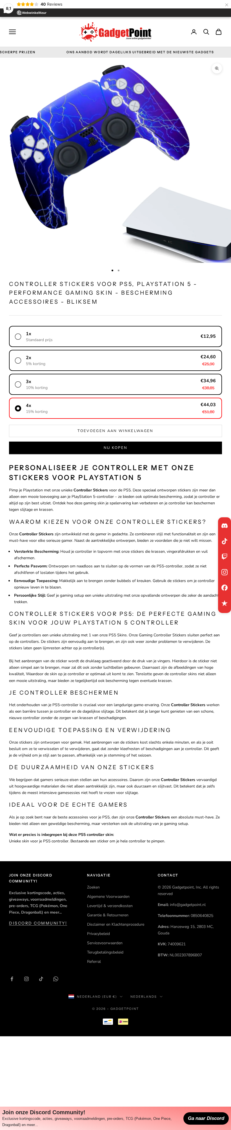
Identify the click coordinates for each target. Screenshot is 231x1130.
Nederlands (143, 997)
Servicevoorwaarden (105, 943)
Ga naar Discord (206, 1118)
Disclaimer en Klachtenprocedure (115, 924)
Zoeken (93, 887)
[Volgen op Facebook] (12, 979)
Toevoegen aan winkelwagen (115, 430)
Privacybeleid (98, 933)
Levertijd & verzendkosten (110, 906)
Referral (94, 961)
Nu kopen (116, 447)
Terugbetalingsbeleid (105, 952)
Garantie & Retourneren (107, 915)
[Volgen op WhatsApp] (56, 979)
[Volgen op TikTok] (41, 979)
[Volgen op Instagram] (26, 979)
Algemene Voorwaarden (108, 896)
